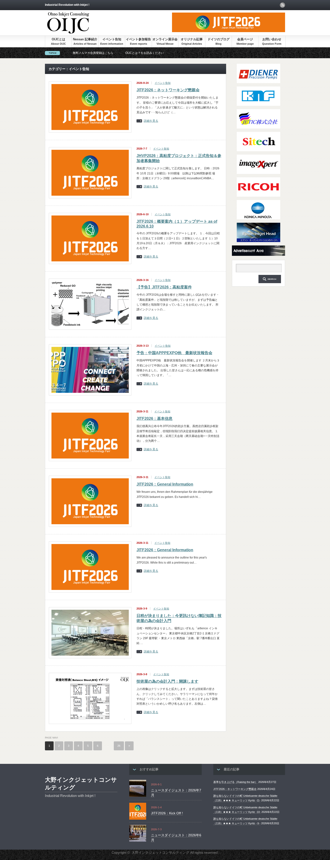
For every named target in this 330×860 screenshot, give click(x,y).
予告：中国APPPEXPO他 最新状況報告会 (174, 353)
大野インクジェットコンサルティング (81, 783)
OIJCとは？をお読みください (144, 53)
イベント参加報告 (138, 39)
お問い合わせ (271, 39)
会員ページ (245, 39)
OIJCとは (58, 39)
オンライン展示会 (165, 39)
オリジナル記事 (192, 39)
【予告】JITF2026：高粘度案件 (164, 287)
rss (282, 5)
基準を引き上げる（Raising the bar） (235, 782)
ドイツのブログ (219, 39)
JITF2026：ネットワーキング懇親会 (168, 90)
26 (118, 745)
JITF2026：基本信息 (154, 418)
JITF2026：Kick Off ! (167, 813)
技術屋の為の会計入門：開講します (167, 681)
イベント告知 (111, 39)
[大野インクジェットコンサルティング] (68, 31)
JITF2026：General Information (164, 484)
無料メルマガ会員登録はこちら (93, 53)
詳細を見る (151, 120)
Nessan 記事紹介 (85, 39)
